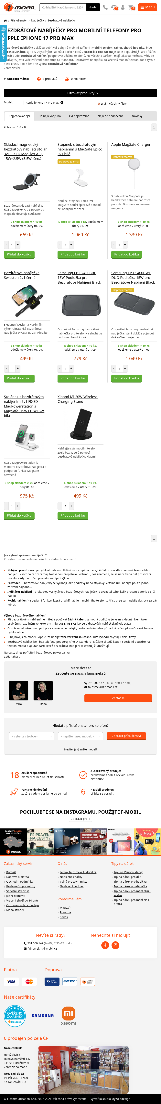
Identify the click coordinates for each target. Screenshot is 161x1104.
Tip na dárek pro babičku (130, 881)
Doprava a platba (17, 877)
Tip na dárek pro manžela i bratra (131, 902)
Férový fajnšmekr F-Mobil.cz (78, 872)
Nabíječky (37, 20)
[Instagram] (115, 945)
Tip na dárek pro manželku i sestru (132, 893)
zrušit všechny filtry (113, 103)
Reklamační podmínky (20, 886)
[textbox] (31, 736)
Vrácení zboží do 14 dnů (22, 900)
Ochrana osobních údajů (22, 905)
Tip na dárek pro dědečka (130, 886)
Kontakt (11, 872)
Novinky (137, 116)
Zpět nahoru (12, 656)
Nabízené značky (71, 877)
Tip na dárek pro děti (127, 877)
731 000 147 (109, 683)
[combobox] (31, 736)
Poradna (65, 912)
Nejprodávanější (19, 116)
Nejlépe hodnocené (110, 116)
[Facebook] (105, 945)
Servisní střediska (17, 891)
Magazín (65, 907)
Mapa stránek (15, 910)
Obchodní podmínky (19, 881)
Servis (64, 917)
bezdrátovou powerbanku (53, 652)
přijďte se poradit (102, 793)
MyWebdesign (121, 1099)
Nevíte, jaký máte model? (80, 749)
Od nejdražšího (79, 116)
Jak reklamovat (15, 896)
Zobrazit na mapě (15, 1067)
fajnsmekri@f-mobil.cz (103, 687)
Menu (150, 7)
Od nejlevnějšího (49, 116)
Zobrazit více (12, 68)
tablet (118, 47)
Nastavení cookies (71, 886)
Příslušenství (19, 20)
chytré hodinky (134, 47)
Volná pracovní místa (73, 881)
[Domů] (5, 21)
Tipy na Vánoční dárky (128, 872)
